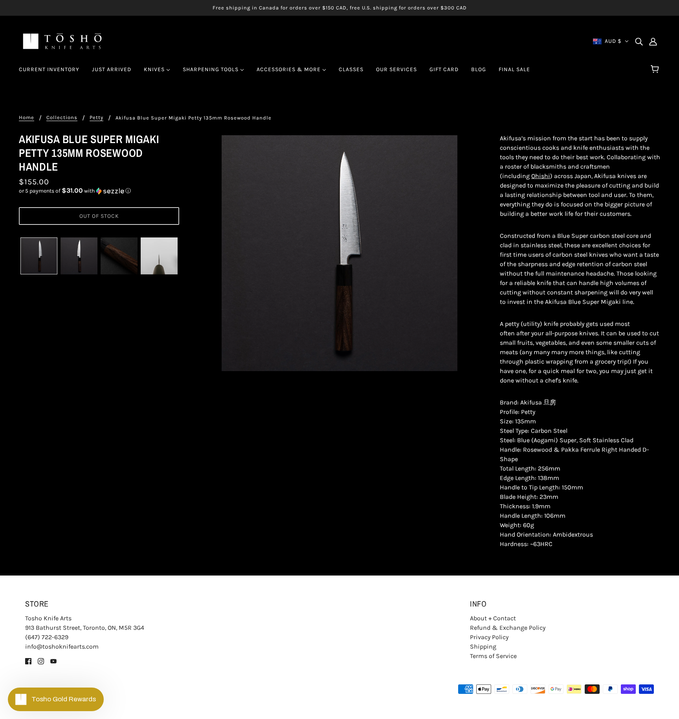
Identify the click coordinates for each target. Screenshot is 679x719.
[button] (99, 191)
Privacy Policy (489, 637)
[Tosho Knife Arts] (62, 40)
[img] (639, 41)
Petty (96, 117)
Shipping (483, 646)
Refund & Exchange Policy (507, 627)
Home (26, 117)
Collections (61, 117)
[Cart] (656, 69)
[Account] (653, 41)
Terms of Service (493, 656)
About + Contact (493, 618)
